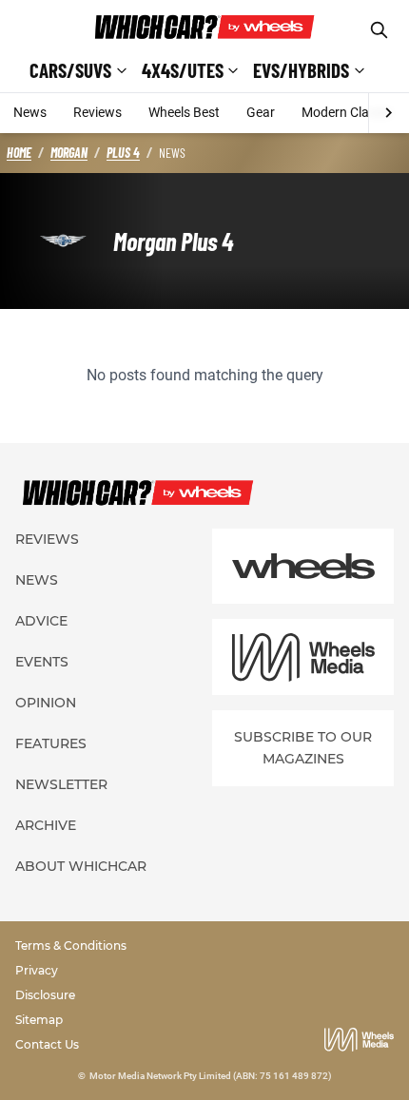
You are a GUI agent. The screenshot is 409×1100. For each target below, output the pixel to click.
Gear (260, 112)
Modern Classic (347, 112)
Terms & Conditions (71, 945)
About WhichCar (80, 866)
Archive (45, 825)
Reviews (97, 112)
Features (51, 743)
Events (41, 661)
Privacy (36, 970)
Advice (41, 620)
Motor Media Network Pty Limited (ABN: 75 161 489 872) (210, 1076)
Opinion (45, 702)
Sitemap (39, 1020)
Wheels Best (184, 112)
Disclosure (45, 995)
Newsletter (61, 784)
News (30, 112)
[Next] (388, 113)
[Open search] (379, 30)
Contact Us (47, 1044)
